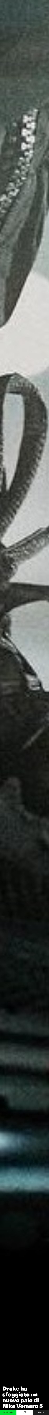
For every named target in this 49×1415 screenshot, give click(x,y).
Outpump (8, 1413)
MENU (41, 1413)
